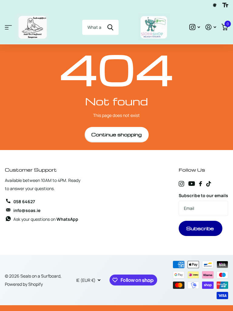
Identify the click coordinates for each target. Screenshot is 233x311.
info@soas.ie (26, 210)
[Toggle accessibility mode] (225, 5)
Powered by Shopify (24, 284)
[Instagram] (181, 183)
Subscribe (200, 228)
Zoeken (110, 27)
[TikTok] (208, 183)
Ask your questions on (45, 219)
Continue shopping (116, 135)
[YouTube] (191, 183)
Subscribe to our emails (203, 195)
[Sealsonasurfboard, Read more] (194, 27)
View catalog (8, 27)
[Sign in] (210, 27)
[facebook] (200, 183)
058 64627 (24, 201)
